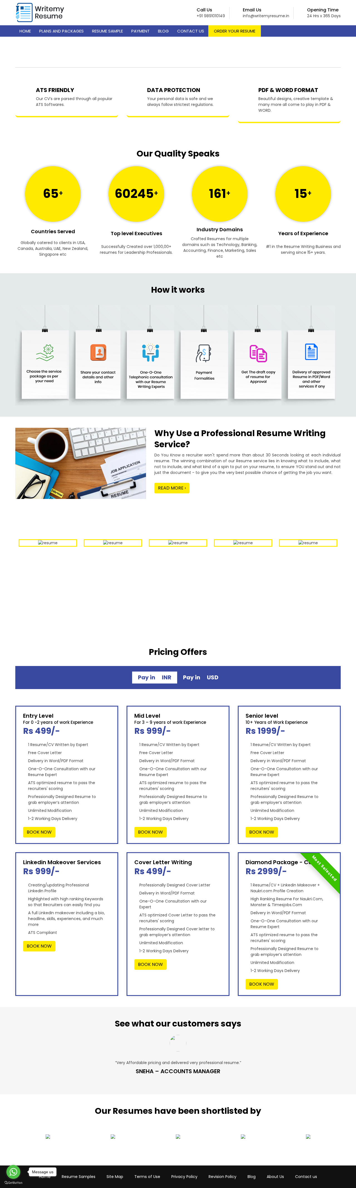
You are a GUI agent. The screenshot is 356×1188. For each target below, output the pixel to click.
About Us (275, 1176)
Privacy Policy (184, 1176)
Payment (140, 31)
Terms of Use (147, 1176)
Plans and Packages (61, 31)
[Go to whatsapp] (13, 1172)
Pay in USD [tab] (200, 677)
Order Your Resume (234, 31)
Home (25, 31)
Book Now (39, 832)
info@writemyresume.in (266, 16)
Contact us (306, 1176)
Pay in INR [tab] (154, 677)
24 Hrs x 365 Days (324, 16)
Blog (163, 31)
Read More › (172, 488)
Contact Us (190, 31)
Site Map (115, 1176)
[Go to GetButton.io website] (13, 1182)
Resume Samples (78, 1176)
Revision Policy (222, 1176)
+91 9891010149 (211, 16)
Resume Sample (107, 31)
